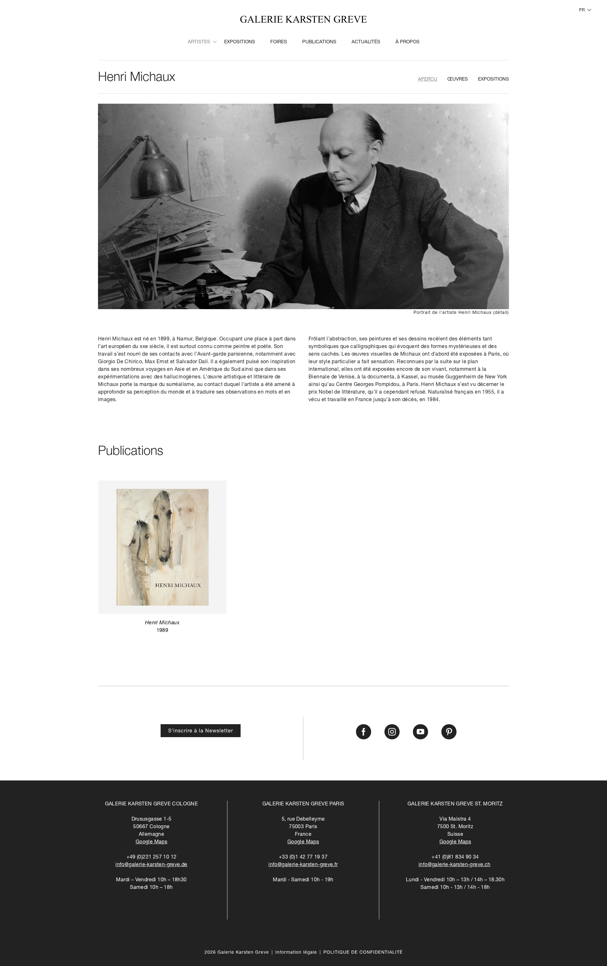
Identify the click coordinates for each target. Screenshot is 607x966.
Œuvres (457, 79)
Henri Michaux (136, 78)
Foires (278, 42)
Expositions (239, 42)
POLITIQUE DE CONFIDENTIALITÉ (363, 953)
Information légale (296, 953)
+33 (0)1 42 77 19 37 (303, 857)
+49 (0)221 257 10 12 (151, 857)
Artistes (199, 42)
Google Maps (151, 842)
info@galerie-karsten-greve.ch (455, 865)
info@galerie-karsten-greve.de (151, 865)
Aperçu (427, 79)
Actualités (366, 42)
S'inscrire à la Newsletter (200, 731)
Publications (319, 42)
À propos (407, 42)
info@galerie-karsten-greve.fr (303, 865)
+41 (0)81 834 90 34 (455, 857)
